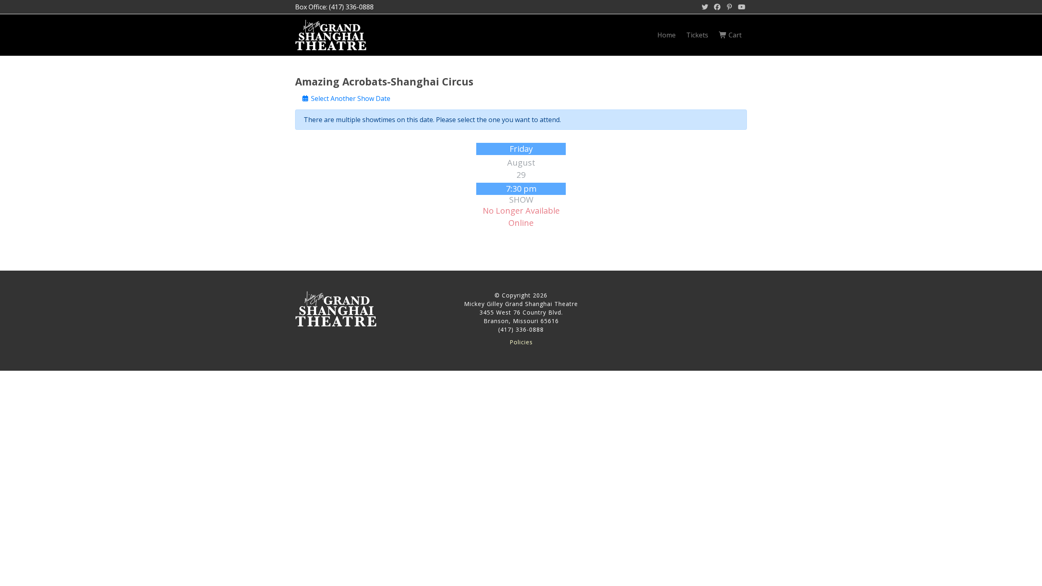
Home (666, 35)
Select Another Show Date (349, 98)
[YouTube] (741, 6)
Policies (521, 342)
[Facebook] (717, 6)
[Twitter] (705, 6)
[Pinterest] (729, 6)
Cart (734, 35)
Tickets (697, 35)
